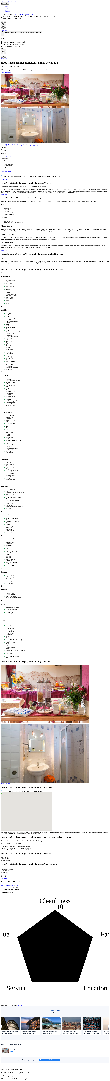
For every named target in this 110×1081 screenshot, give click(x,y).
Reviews (39, 146)
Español (6, 10)
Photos (22, 146)
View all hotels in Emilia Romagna (48, 1059)
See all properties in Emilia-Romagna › (24, 14)
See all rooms (4, 266)
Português (7, 11)
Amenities (17, 146)
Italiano (6, 8)
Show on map (5, 179)
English (6, 6)
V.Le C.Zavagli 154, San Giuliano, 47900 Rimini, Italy (16, 1073)
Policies (35, 146)
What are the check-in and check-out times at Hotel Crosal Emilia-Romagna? (23, 841)
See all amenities (5, 171)
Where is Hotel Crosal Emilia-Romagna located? (15, 850)
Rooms (13, 146)
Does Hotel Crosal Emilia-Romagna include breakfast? (17, 846)
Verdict (8, 146)
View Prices (14, 885)
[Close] (2, 34)
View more (4, 878)
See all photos (6, 783)
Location (27, 146)
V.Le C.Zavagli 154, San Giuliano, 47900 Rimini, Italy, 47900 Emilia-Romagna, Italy (25, 70)
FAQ (31, 146)
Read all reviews (5, 156)
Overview (3, 146)
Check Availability (6, 72)
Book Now (4, 30)
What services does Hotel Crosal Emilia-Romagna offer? (17, 848)
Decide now (4, 250)
